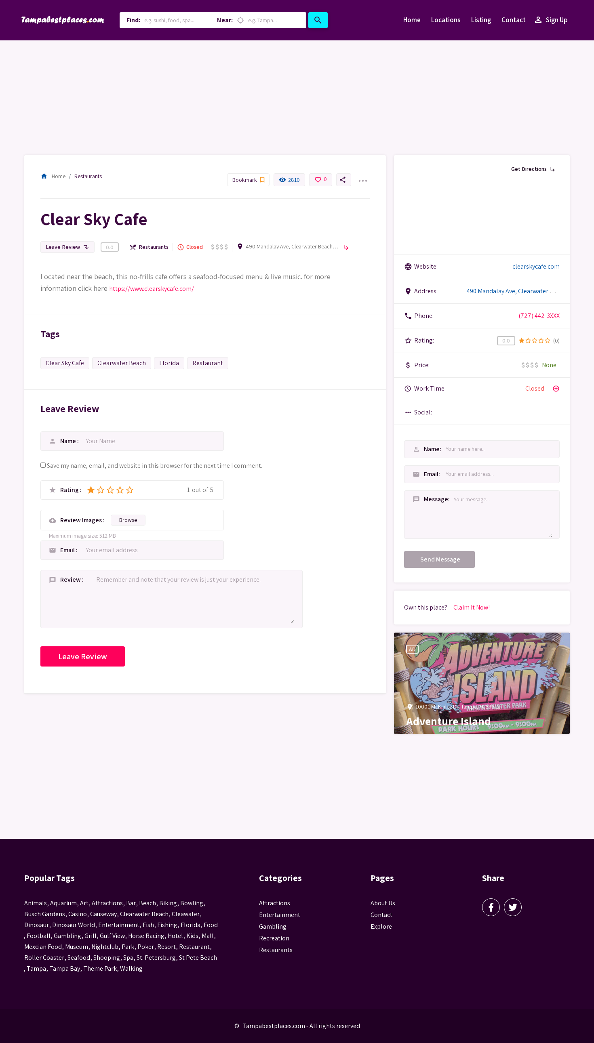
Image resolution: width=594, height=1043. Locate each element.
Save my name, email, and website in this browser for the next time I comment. (154, 465)
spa (128, 957)
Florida (169, 363)
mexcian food (43, 946)
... (362, 175)
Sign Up (550, 20)
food (211, 925)
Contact (513, 19)
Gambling (272, 926)
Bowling (191, 903)
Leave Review (67, 246)
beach (147, 903)
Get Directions (533, 168)
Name (68, 441)
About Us (383, 903)
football (39, 936)
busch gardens (44, 914)
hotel (175, 936)
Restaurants (88, 176)
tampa (36, 968)
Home (412, 19)
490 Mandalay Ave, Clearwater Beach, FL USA (292, 246)
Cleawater (186, 914)
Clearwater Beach (121, 363)
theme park (100, 968)
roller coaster (44, 957)
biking (168, 903)
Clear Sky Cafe (65, 363)
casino (77, 914)
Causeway (103, 914)
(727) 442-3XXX (539, 315)
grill (90, 936)
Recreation (274, 938)
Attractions (274, 903)
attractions (107, 903)
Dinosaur (36, 925)
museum (76, 946)
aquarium (63, 903)
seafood (78, 957)
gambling (67, 936)
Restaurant (207, 363)
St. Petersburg (156, 957)
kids (192, 936)
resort (166, 946)
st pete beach (198, 957)
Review (71, 579)
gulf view (112, 936)
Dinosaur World (73, 925)
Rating (70, 490)
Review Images (81, 520)
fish (148, 925)
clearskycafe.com (536, 266)
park (128, 946)
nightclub (104, 946)
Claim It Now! (471, 607)
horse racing (146, 936)
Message (422, 499)
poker (145, 946)
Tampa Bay (64, 968)
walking (131, 968)
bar (131, 903)
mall (208, 936)
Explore (381, 926)
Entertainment (279, 915)
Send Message (440, 559)
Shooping (106, 957)
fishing (167, 925)
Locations (446, 19)
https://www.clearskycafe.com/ (151, 288)
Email (68, 550)
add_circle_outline (556, 388)
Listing (481, 19)
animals (35, 903)
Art (84, 903)
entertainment (118, 925)
